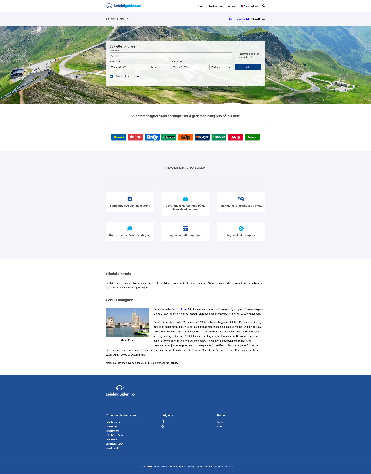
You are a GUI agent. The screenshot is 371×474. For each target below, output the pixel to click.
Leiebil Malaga (112, 431)
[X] (163, 421)
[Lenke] (123, 5)
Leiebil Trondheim (114, 448)
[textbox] (171, 55)
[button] (260, 5)
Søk (248, 66)
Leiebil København (114, 444)
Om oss (221, 422)
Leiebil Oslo (111, 426)
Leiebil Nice (111, 439)
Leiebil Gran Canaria (115, 435)
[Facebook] (163, 426)
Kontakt (220, 426)
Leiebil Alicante (113, 422)
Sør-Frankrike (179, 309)
